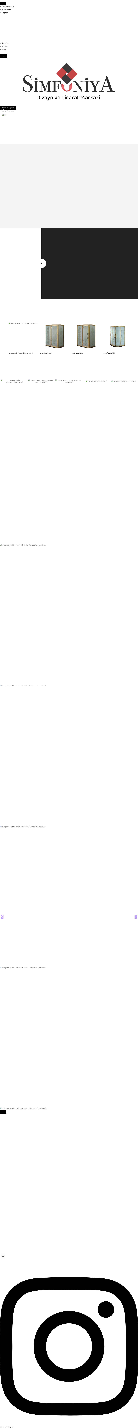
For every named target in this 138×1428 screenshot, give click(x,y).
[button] (69, 475)
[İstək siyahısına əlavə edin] (35, 325)
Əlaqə (4, 49)
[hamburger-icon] (3, 3)
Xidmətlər (5, 43)
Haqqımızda (6, 9)
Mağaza (5, 13)
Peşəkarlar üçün (8, 6)
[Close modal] (3, 1112)
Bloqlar (4, 46)
